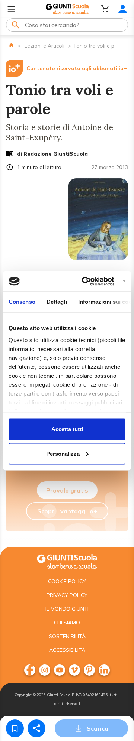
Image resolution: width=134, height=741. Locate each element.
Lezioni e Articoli (44, 45)
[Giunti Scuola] (67, 9)
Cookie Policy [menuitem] (67, 581)
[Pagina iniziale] (11, 45)
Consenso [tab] (22, 302)
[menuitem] (29, 670)
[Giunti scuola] (67, 561)
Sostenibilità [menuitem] (67, 636)
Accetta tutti (67, 429)
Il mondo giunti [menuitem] (67, 608)
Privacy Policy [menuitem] (67, 595)
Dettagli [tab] (57, 302)
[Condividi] (36, 728)
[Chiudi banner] (124, 281)
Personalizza (63, 453)
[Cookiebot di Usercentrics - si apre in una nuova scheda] (85, 281)
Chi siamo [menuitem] (67, 622)
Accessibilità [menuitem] (67, 650)
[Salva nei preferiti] (15, 728)
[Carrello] (105, 9)
